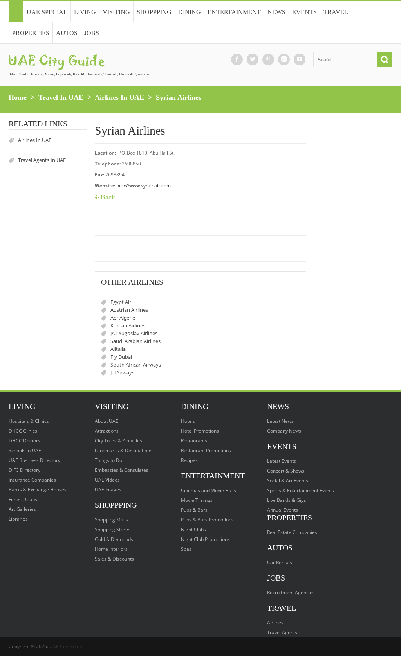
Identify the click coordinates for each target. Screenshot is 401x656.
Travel (335, 12)
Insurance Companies (32, 479)
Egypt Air (120, 302)
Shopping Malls (111, 519)
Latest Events (281, 461)
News (276, 12)
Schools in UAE (25, 450)
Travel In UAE (60, 97)
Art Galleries (22, 509)
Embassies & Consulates (121, 470)
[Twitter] (252, 59)
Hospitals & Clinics (29, 421)
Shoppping (154, 12)
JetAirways (122, 372)
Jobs (91, 33)
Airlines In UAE (119, 97)
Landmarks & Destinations (123, 450)
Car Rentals (279, 562)
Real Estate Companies (292, 532)
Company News (284, 431)
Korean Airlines (127, 325)
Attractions (107, 431)
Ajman (36, 74)
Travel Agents (282, 632)
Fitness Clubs (23, 499)
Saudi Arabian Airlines (135, 341)
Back (108, 197)
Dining (189, 12)
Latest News (280, 421)
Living (85, 12)
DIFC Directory (24, 470)
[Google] (268, 59)
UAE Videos (107, 479)
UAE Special (47, 12)
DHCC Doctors (24, 440)
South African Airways (135, 364)
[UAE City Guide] (16, 11)
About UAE (106, 421)
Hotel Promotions (200, 431)
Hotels (188, 421)
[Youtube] (299, 59)
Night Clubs (193, 529)
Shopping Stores (112, 529)
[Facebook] (237, 59)
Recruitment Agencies (291, 592)
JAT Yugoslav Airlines (133, 333)
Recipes (189, 460)
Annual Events (282, 510)
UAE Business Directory (34, 460)
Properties (30, 33)
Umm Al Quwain (134, 74)
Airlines (275, 622)
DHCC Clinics (23, 431)
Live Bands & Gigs (286, 500)
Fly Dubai (121, 356)
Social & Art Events (287, 480)
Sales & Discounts (114, 558)
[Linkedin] (284, 59)
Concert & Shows (285, 470)
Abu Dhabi (19, 74)
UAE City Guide (65, 646)
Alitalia (118, 348)
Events (304, 12)
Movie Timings (197, 500)
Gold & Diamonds (114, 539)
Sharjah (110, 74)
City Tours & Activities (118, 440)
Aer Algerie (122, 317)
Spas (186, 549)
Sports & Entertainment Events (300, 490)
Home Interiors (111, 549)
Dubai (48, 74)
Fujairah (63, 74)
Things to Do (108, 460)
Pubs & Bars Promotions (207, 519)
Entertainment (234, 12)
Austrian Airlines (129, 309)
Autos (67, 33)
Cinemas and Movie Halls (208, 490)
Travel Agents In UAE (42, 160)
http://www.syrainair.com (143, 185)
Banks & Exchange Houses (38, 489)
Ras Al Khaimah (87, 74)
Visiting (116, 12)
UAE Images (108, 489)
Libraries (18, 519)
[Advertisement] (353, 238)
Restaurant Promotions (206, 450)
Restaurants (194, 440)
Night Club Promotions (205, 539)
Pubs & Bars (194, 510)
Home (18, 97)
